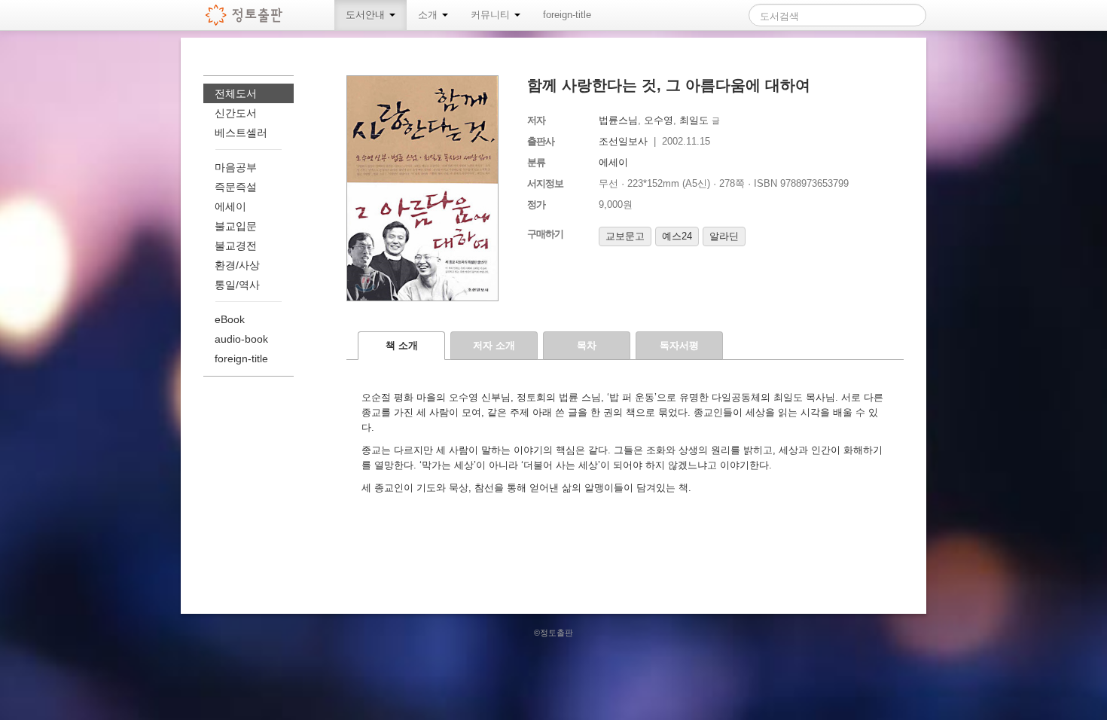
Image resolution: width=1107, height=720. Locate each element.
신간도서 (236, 113)
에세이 (613, 162)
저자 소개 (494, 345)
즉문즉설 (236, 187)
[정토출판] (244, 15)
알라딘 (724, 236)
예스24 (677, 236)
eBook (230, 319)
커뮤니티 (492, 14)
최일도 (694, 120)
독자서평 (679, 345)
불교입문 (236, 226)
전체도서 (236, 93)
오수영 (658, 120)
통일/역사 (237, 285)
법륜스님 (618, 120)
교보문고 (625, 236)
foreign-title (567, 14)
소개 (429, 14)
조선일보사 (623, 141)
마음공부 (236, 167)
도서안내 (367, 14)
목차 (586, 345)
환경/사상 (237, 265)
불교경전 (236, 245)
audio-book (241, 339)
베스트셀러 (241, 133)
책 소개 (402, 345)
